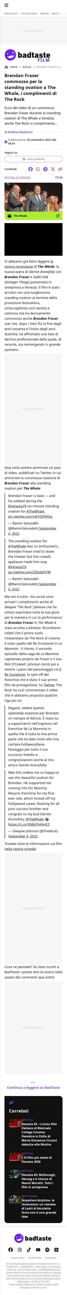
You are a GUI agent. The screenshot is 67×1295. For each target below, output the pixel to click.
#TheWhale (35, 511)
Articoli (27, 67)
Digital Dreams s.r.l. (49, 1263)
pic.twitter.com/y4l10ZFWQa (30, 516)
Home (13, 67)
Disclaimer (50, 1257)
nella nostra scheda (19, 849)
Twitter (49, 685)
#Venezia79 (17, 506)
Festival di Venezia (17, 177)
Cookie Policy (35, 1257)
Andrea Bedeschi (20, 132)
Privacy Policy (18, 1257)
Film (59, 177)
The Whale (20, 216)
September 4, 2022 (23, 836)
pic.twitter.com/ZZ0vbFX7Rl (29, 572)
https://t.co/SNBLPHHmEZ (29, 824)
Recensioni (29, 1196)
